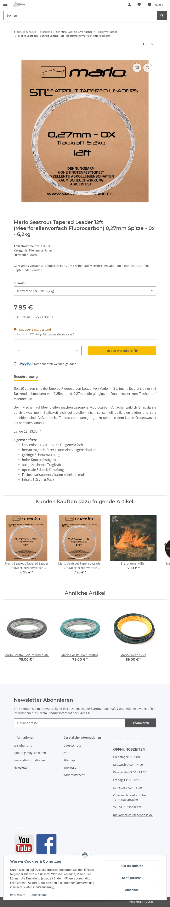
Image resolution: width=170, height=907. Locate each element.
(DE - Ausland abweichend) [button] (58, 334)
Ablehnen (132, 889)
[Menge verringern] (18, 350)
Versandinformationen (29, 760)
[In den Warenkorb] (17, 57)
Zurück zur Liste (26, 32)
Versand (47, 317)
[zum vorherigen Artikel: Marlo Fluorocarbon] (143, 44)
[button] (129, 4)
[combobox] (85, 291)
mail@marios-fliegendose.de (133, 815)
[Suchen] (162, 15)
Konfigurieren (132, 877)
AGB (66, 753)
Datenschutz (38, 894)
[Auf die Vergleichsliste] (136, 67)
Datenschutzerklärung (86, 709)
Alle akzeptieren (131, 865)
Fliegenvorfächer (40, 250)
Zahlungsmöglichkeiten (30, 753)
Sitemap (69, 760)
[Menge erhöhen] (76, 350)
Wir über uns (23, 745)
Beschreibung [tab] (26, 377)
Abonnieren (140, 723)
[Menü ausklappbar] (5, 2)
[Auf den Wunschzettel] (147, 67)
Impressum (17, 894)
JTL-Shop (148, 901)
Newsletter (21, 767)
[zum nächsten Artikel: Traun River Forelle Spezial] (152, 44)
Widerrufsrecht (74, 775)
